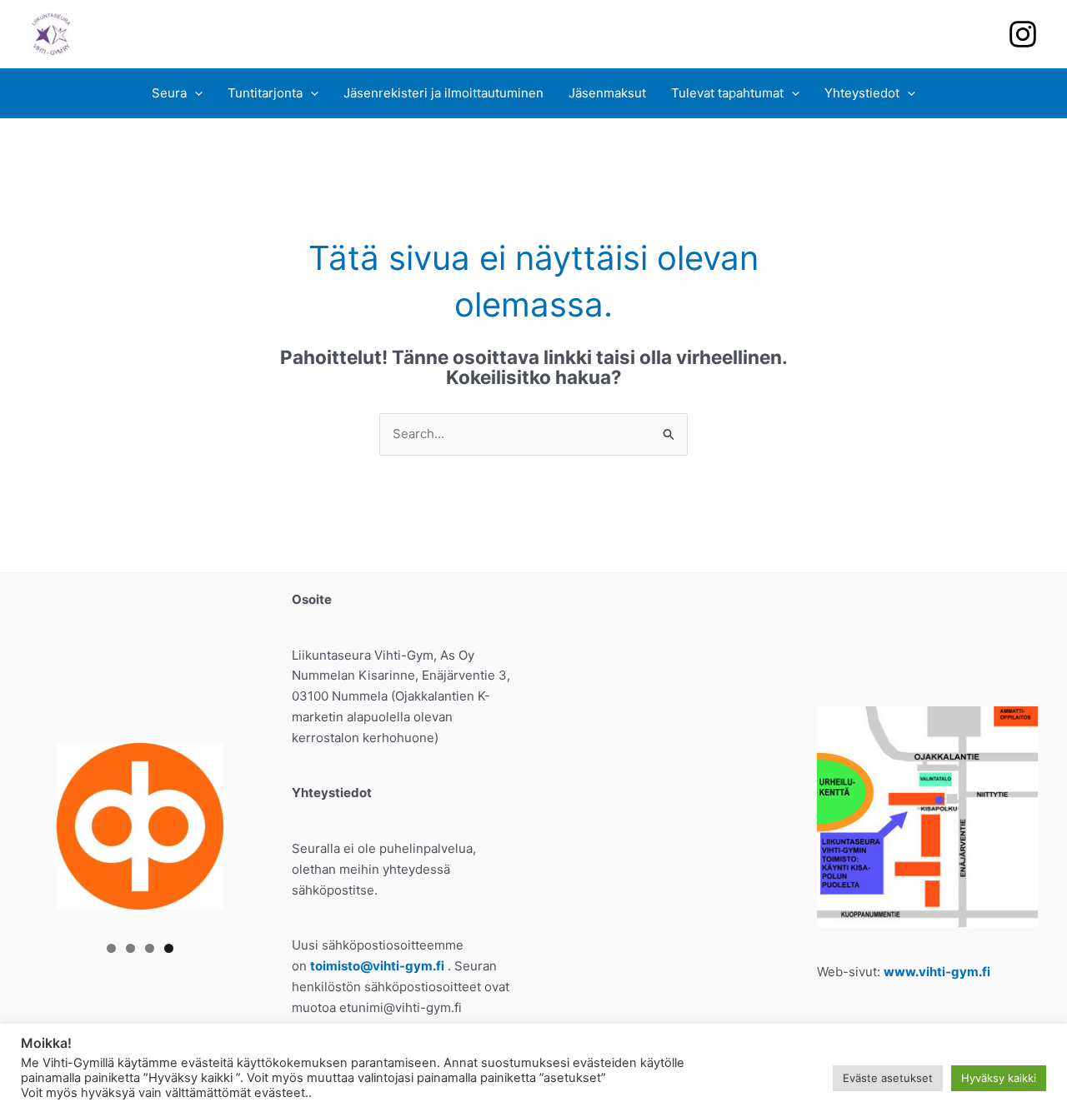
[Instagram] (1023, 34)
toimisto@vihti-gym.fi (377, 966)
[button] (195, 93)
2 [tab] (130, 948)
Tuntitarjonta (265, 93)
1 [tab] (111, 948)
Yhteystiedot (861, 93)
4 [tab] (168, 948)
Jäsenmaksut (607, 93)
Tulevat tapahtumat (727, 93)
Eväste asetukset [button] (888, 1078)
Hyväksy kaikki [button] (998, 1078)
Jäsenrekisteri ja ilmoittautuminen (443, 93)
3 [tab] (149, 948)
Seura (169, 93)
